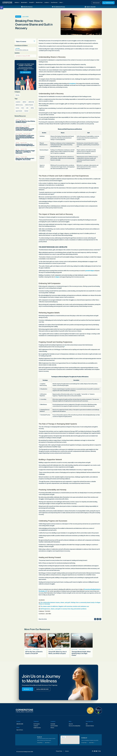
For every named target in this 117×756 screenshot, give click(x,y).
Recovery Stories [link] (19, 126)
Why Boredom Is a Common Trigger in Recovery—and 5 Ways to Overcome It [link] (25, 152)
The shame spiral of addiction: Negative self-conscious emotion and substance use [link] (64, 606)
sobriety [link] (32, 107)
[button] (34, 41)
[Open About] (62, 2)
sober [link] (27, 107)
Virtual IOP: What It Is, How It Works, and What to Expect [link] (25, 121)
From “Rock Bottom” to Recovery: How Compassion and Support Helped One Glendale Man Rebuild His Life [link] (25, 137)
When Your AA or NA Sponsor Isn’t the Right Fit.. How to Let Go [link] (25, 159)
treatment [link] (26, 110)
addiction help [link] (31, 101)
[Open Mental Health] (27, 2)
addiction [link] (24, 101)
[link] (1, 7)
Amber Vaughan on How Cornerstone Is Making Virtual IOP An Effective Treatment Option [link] (25, 129)
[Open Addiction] (19, 2)
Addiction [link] (17, 142)
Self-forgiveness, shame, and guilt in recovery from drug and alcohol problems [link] (63, 608)
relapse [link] (57, 277)
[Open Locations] (49, 2)
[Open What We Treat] (42, 2)
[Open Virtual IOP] (34, 2)
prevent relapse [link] (89, 270)
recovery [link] (17, 107)
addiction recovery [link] (19, 104)
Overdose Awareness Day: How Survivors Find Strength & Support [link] (25, 145)
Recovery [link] (18, 16)
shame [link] (22, 107)
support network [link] (19, 110)
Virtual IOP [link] (18, 119)
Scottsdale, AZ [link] (84, 737)
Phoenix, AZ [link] (39, 736)
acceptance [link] (18, 101)
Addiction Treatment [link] (29, 104)
